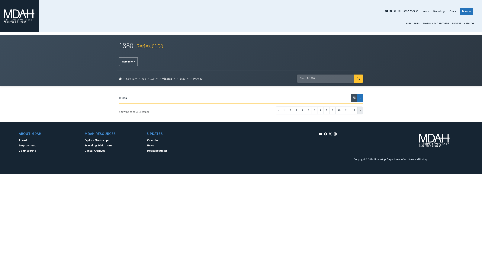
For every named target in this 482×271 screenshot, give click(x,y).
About (23, 140)
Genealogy (439, 11)
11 (346, 110)
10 (339, 110)
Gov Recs (131, 79)
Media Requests (157, 150)
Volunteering (27, 150)
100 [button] (152, 79)
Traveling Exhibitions (98, 145)
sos (144, 79)
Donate (466, 11)
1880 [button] (183, 79)
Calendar (153, 140)
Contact (453, 11)
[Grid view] (354, 98)
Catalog (469, 23)
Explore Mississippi (97, 140)
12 (353, 110)
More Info (127, 61)
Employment (27, 145)
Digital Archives (95, 150)
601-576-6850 (410, 11)
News (426, 11)
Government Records (436, 23)
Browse (456, 23)
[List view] (360, 98)
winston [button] (167, 79)
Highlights (412, 23)
